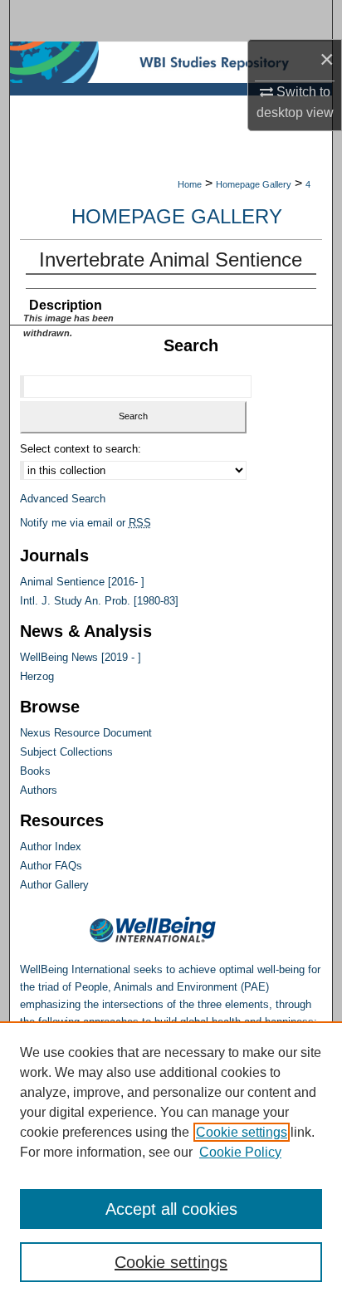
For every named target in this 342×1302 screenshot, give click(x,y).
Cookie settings (241, 1132)
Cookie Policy (240, 1152)
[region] (171, 1161)
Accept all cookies (171, 1209)
